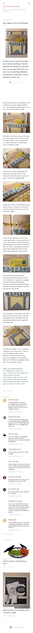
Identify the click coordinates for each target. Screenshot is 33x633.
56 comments (11, 566)
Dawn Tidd (11, 461)
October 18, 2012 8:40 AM (15, 444)
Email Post (10, 390)
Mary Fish (11, 434)
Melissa (10, 520)
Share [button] (4, 390)
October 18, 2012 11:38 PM (15, 496)
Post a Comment (8, 534)
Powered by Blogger (18, 627)
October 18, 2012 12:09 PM (15, 471)
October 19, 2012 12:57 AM (15, 514)
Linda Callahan (13, 449)
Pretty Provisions (11, 6)
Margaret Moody (13, 501)
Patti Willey (12, 400)
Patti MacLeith (13, 477)
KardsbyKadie (12, 417)
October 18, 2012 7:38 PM (15, 484)
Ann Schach (12, 489)
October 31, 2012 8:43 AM (15, 530)
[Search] (29, 3)
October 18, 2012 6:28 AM (15, 411)
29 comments (11, 615)
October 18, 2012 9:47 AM (15, 456)
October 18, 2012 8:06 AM (15, 428)
